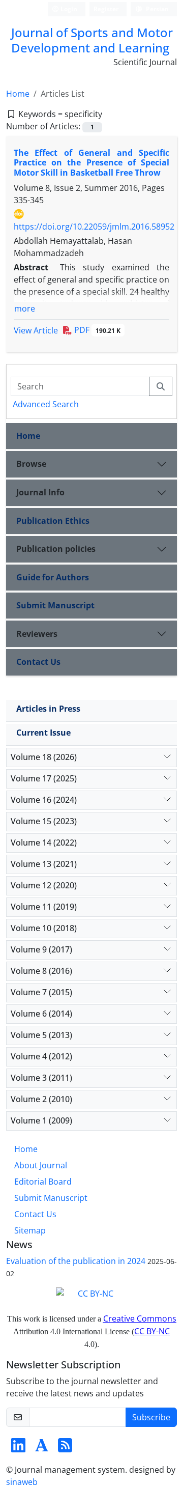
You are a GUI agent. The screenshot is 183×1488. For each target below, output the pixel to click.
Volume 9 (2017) (41, 949)
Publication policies (56, 548)
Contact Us (38, 661)
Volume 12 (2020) (44, 885)
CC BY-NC (152, 1331)
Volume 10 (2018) (44, 928)
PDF (96, 329)
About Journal (40, 1165)
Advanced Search (46, 404)
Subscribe (151, 1417)
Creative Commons (139, 1318)
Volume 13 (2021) (44, 863)
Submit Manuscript (55, 605)
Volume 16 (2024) (44, 799)
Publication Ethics (52, 520)
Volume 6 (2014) (41, 1013)
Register (106, 9)
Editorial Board (43, 1181)
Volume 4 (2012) (41, 1056)
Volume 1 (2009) (41, 1120)
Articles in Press (48, 708)
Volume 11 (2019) (44, 906)
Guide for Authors (52, 577)
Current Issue (43, 732)
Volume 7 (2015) (41, 992)
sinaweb (22, 1481)
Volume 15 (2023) (44, 821)
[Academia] (42, 1448)
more (24, 308)
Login (68, 9)
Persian (156, 9)
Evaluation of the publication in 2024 (75, 1261)
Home (17, 93)
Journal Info (40, 492)
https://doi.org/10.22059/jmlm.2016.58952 (94, 226)
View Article (36, 330)
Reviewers (36, 633)
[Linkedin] (18, 1448)
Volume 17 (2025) (44, 778)
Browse (31, 463)
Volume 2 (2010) (41, 1099)
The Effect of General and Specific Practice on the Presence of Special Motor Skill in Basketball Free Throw (91, 162)
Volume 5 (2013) (41, 1035)
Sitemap (30, 1230)
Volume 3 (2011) (41, 1077)
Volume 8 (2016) (41, 970)
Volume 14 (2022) (44, 842)
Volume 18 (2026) (44, 757)
